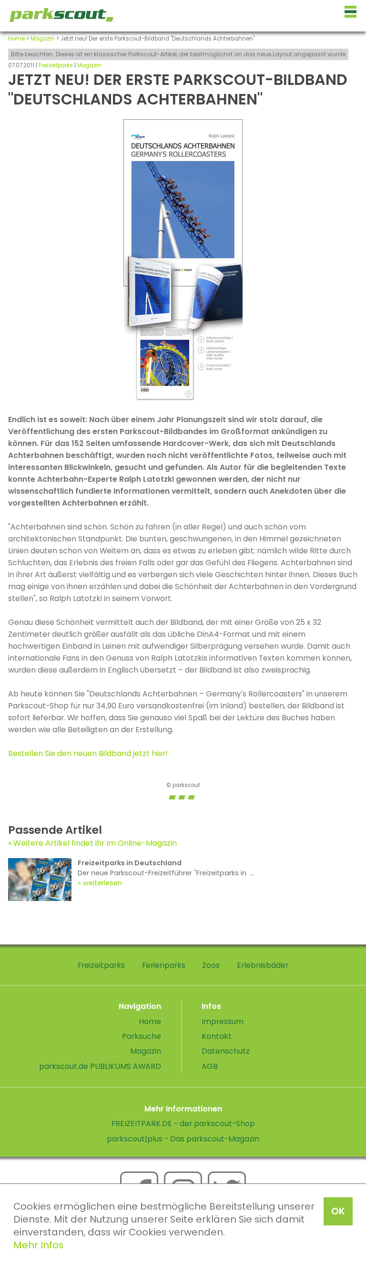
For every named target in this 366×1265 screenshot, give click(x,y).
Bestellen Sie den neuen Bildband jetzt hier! (88, 753)
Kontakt (217, 1036)
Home (16, 38)
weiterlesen (102, 883)
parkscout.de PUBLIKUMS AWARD (100, 1066)
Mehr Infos (38, 1245)
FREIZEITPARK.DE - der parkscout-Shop (183, 1123)
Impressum (223, 1021)
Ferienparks (163, 965)
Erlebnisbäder (262, 965)
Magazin (42, 38)
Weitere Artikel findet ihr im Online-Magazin (95, 843)
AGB (210, 1066)
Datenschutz (226, 1051)
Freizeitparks (56, 65)
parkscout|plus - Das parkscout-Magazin (183, 1138)
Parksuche (141, 1036)
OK (338, 1211)
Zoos (211, 965)
